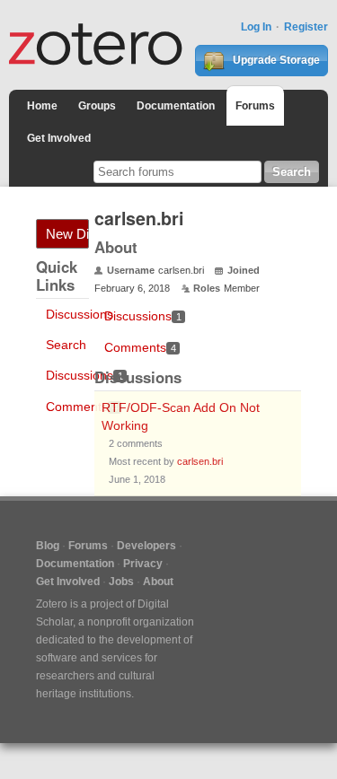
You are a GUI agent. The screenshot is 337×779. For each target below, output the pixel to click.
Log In (256, 27)
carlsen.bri (200, 461)
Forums (255, 106)
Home (42, 106)
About (158, 581)
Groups (97, 106)
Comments (82, 406)
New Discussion (67, 233)
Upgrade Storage (275, 60)
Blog (47, 545)
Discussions (79, 314)
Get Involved (59, 138)
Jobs (121, 581)
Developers (146, 545)
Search (66, 344)
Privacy (143, 563)
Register (306, 27)
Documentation (176, 106)
